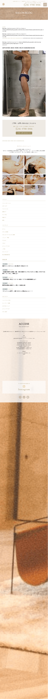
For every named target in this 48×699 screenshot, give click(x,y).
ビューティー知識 (6, 303)
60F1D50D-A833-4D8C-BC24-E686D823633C (13, 38)
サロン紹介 (4, 311)
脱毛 (3, 220)
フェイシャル (5, 208)
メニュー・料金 (5, 237)
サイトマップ (5, 251)
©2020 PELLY (46, 407)
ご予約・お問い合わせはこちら (24, 133)
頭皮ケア (4, 217)
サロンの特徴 (5, 231)
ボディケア (4, 206)
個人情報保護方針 (6, 254)
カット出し (4, 214)
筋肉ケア (4, 211)
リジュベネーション (6, 203)
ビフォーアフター (6, 246)
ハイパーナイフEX (6, 300)
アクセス (4, 240)
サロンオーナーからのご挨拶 (8, 234)
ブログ (3, 243)
